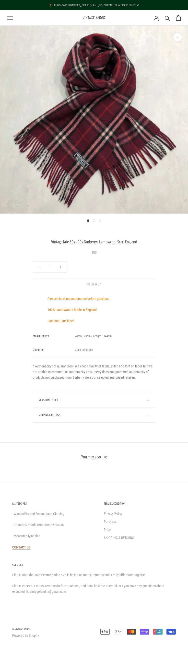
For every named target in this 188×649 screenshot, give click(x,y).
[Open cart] (178, 18)
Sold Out (93, 284)
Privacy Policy (113, 513)
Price (107, 530)
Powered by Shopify (25, 636)
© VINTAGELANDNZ (21, 629)
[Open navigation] (10, 18)
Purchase (110, 522)
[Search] (167, 18)
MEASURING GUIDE (49, 400)
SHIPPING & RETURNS (49, 415)
